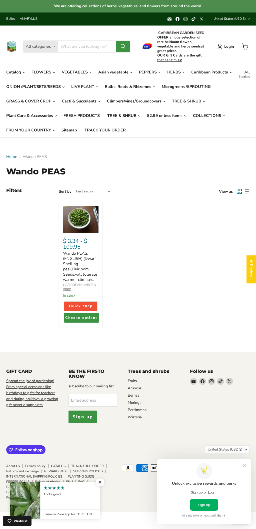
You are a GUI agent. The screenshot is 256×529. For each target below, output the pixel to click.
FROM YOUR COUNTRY (29, 130)
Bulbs (10, 19)
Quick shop (80, 306)
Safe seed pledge (47, 482)
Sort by (65, 191)
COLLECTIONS (207, 115)
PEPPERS (148, 72)
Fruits (132, 380)
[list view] (246, 191)
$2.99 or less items (165, 115)
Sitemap (69, 130)
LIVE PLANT (83, 86)
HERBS (174, 72)
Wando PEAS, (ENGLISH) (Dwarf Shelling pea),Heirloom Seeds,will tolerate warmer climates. (80, 266)
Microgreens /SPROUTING (186, 86)
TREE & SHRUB (187, 101)
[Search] (123, 46)
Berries (133, 395)
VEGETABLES (75, 72)
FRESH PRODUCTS (82, 115)
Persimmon (137, 409)
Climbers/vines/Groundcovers (134, 101)
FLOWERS (42, 72)
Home (11, 156)
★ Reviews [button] (251, 269)
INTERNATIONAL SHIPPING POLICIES (34, 476)
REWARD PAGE (56, 471)
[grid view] (239, 191)
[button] (100, 482)
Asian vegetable (114, 72)
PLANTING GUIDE (81, 476)
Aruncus (135, 388)
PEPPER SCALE (18, 482)
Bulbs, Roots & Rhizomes (128, 86)
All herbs (244, 74)
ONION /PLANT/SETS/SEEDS (34, 86)
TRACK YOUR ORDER (105, 130)
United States (230, 18)
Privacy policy (35, 466)
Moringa (135, 402)
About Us (13, 466)
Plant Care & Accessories (30, 115)
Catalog (14, 72)
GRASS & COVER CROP (29, 101)
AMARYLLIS (29, 19)
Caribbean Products (210, 72)
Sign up (82, 417)
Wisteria (135, 417)
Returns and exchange (22, 471)
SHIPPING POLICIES (88, 471)
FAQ (81, 482)
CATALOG (58, 466)
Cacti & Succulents (80, 101)
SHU (69, 482)
